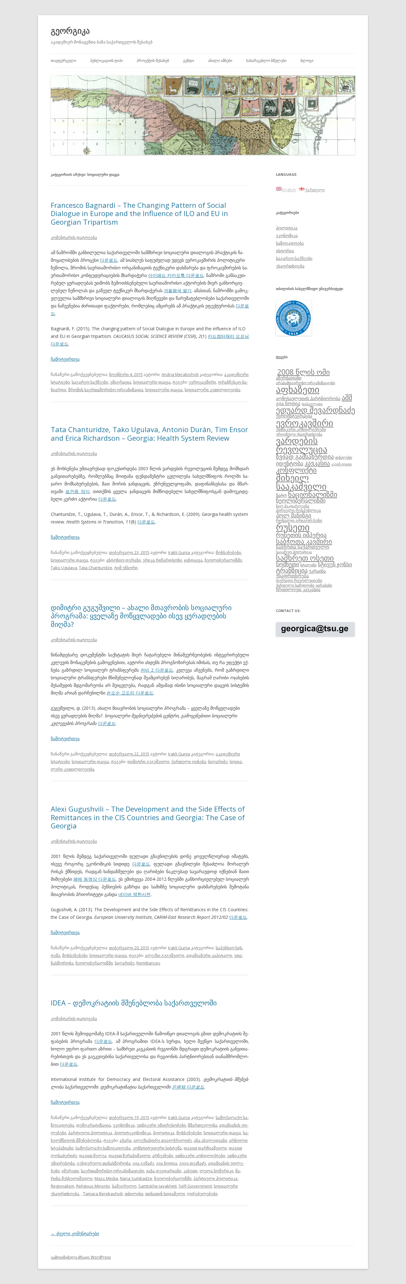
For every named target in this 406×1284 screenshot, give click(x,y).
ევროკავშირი (202, 382)
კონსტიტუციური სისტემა (157, 1148)
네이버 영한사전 (134, 894)
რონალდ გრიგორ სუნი (299, 520)
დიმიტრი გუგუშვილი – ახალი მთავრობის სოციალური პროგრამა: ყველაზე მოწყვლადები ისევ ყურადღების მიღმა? (141, 615)
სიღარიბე (218, 761)
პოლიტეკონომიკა (132, 1133)
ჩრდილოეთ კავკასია (298, 589)
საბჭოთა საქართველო (302, 546)
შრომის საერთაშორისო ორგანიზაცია (105, 389)
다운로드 (109, 260)
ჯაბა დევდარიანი (163, 1171)
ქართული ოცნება (188, 761)
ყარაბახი (324, 585)
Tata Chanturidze (95, 567)
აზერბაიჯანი (288, 378)
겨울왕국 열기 (178, 290)
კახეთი (190, 1171)
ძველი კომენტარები (75, 1233)
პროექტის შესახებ (153, 60)
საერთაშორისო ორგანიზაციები (112, 1171)
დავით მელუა (93, 1155)
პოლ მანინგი (293, 515)
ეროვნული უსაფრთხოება (299, 434)
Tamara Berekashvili (103, 1193)
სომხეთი (287, 564)
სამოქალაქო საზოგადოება (103, 1148)
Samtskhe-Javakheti (157, 1186)
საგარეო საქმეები (90, 382)
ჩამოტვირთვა (65, 359)
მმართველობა (202, 1125)
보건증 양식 (77, 491)
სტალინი (308, 564)
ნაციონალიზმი (312, 494)
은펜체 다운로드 (188, 1087)
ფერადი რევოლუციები (299, 580)
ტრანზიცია (292, 570)
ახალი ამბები (220, 60)
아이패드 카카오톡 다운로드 (176, 275)
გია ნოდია (166, 1163)
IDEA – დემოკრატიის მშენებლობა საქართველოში (134, 1002)
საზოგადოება (290, 243)
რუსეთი (293, 527)
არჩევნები (162, 1155)
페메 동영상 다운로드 (94, 879)
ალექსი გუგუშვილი (164, 955)
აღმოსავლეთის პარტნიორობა (308, 398)
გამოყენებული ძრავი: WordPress (81, 1257)
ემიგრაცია (120, 382)
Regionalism (62, 1186)
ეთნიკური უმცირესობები (161, 1125)
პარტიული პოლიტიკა (90, 1133)
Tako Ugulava (64, 567)
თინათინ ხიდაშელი (165, 1193)
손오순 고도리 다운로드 (130, 693)
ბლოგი (306, 60)
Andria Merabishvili (180, 374)
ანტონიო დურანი (123, 560)
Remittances (148, 963)
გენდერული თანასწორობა (104, 1163)
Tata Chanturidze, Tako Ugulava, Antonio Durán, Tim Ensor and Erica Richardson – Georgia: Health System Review (149, 433)
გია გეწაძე (143, 1163)
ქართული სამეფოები (295, 585)
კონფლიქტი (296, 469)
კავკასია (317, 462)
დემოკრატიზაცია (93, 1125)
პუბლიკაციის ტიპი (106, 60)
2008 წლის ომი (303, 372)
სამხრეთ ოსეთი (305, 557)
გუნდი (188, 60)
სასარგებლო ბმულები (266, 60)
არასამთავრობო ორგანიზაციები (305, 382)
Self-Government (195, 1186)
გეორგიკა (70, 30)
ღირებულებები (202, 1193)
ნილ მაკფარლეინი (292, 506)
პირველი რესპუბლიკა (298, 510)
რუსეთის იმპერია (301, 535)
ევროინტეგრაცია (294, 416)
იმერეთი (70, 1171)
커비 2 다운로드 (157, 670)
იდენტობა (289, 463)
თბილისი (134, 1193)
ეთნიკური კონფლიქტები (200, 1155)
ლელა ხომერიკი (216, 1171)
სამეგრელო (124, 1186)
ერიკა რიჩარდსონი (162, 560)
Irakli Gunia (179, 552)
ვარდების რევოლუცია (301, 444)
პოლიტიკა (163, 1133)
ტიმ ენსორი (126, 567)
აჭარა (126, 1140)
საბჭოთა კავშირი (304, 541)
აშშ (347, 397)
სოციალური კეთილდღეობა (212, 389)
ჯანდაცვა (193, 560)
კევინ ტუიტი (341, 464)
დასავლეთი (312, 404)
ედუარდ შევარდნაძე (315, 409)
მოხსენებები (228, 552)
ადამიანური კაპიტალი (209, 955)
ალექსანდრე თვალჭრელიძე (163, 1140)
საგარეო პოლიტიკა (294, 551)
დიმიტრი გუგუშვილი (148, 761)
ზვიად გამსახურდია (305, 456)
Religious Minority (93, 1186)
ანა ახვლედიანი (210, 1140)
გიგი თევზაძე (192, 1163)
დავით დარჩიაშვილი (205, 1148)
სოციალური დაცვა (152, 382)
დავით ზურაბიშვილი (129, 1155)
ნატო (281, 495)
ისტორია (285, 251)
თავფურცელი (63, 60)
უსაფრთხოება (290, 266)
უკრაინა (317, 571)
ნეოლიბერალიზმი (223, 560)
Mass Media (106, 1178)
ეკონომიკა (124, 1125)
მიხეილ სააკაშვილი (301, 482)
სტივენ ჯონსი (335, 564)
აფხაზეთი (297, 389)
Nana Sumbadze (136, 1178)
